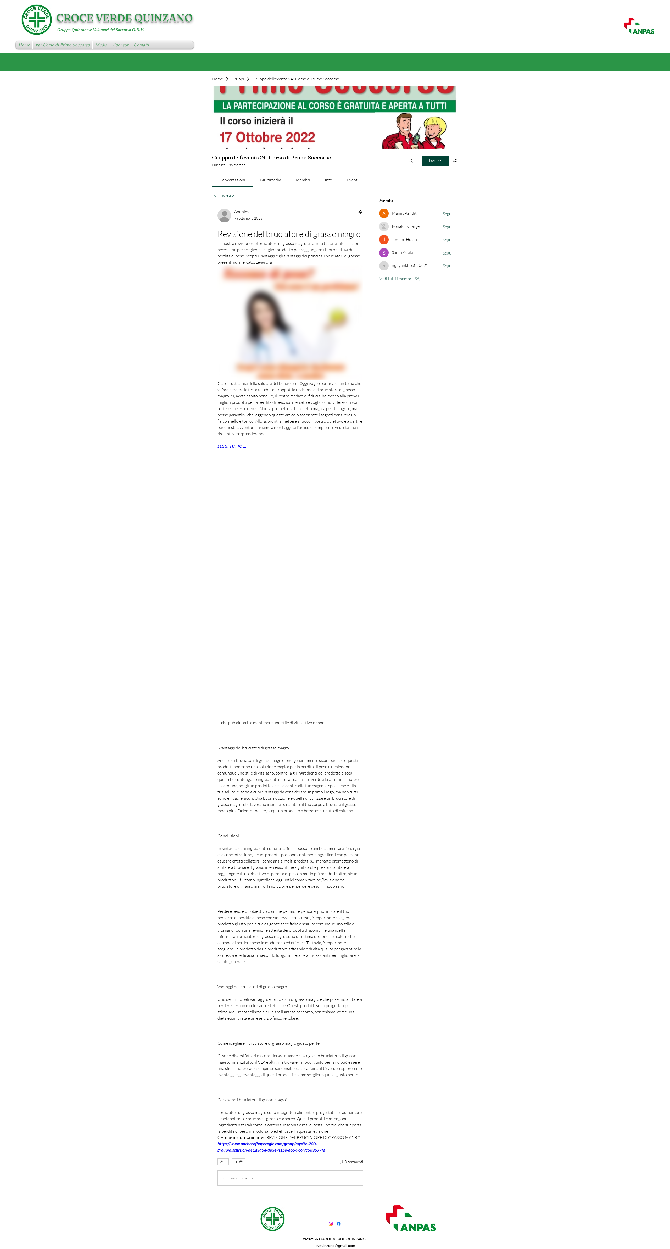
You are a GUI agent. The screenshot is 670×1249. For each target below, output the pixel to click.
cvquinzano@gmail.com (335, 1246)
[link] (232, 180)
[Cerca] (410, 161)
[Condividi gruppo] (455, 160)
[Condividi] (360, 212)
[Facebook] (338, 1223)
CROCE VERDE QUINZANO (124, 17)
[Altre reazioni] (238, 1161)
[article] (290, 698)
